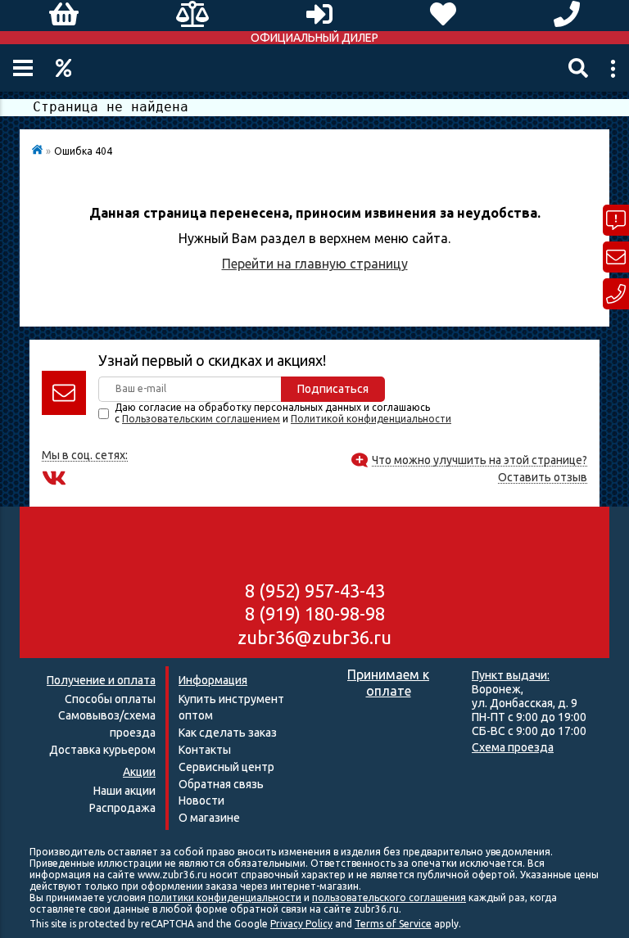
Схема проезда (513, 747)
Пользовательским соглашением (201, 418)
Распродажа (122, 807)
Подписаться (333, 388)
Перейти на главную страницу (315, 263)
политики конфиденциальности (224, 897)
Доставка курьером (102, 749)
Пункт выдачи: (511, 675)
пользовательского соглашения (389, 897)
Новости (201, 800)
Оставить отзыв (542, 477)
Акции (63, 68)
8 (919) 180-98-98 (315, 613)
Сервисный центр (226, 766)
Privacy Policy (301, 923)
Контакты (205, 749)
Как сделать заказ (228, 732)
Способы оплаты (110, 699)
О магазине (209, 817)
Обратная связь (221, 784)
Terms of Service (393, 923)
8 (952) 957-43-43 (315, 590)
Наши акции (124, 790)
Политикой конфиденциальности (371, 418)
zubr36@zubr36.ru (314, 637)
